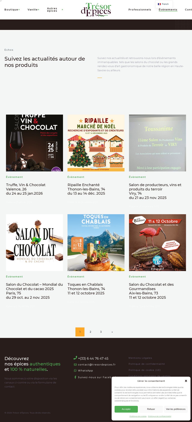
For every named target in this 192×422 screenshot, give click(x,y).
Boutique (11, 10)
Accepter (126, 409)
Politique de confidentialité (159, 416)
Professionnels (140, 10)
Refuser (151, 409)
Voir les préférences (176, 409)
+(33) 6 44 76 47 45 (93, 358)
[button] (186, 380)
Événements (168, 10)
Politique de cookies (138, 416)
